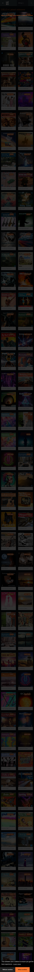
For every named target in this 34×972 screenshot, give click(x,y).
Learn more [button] (17, 964)
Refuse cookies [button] (8, 969)
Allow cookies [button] (22, 969)
